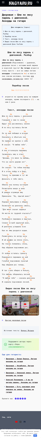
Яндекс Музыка (27, 331)
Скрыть (26, 27)
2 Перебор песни (10, 36)
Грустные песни (13, 10)
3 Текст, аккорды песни (13, 39)
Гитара (4, 10)
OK (35, 435)
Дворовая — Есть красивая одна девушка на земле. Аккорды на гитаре (20, 389)
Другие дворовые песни (15, 320)
